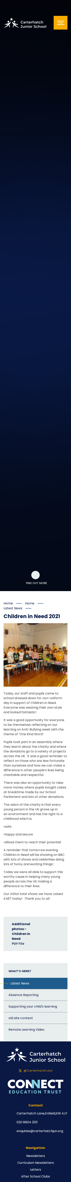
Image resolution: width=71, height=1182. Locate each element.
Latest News (13, 608)
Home (8, 603)
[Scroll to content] (35, 575)
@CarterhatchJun (38, 1071)
